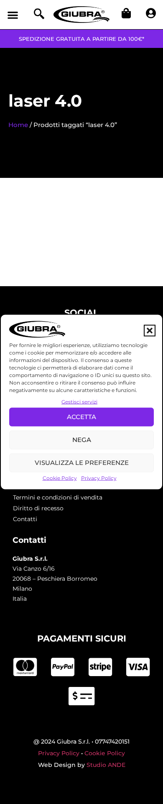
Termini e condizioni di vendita (57, 497)
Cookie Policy (60, 477)
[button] (149, 331)
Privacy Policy (99, 477)
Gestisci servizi (79, 401)
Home (18, 125)
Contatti (25, 519)
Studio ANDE (106, 765)
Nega (81, 440)
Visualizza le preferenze (82, 463)
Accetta (81, 417)
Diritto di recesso (38, 508)
